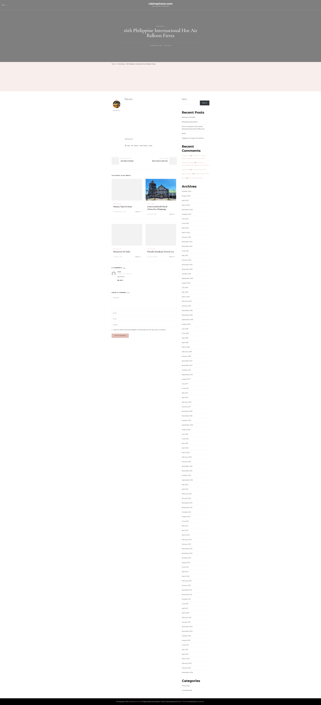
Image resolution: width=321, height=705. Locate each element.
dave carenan (187, 174)
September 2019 (187, 278)
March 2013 (186, 535)
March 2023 (186, 205)
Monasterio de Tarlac (121, 251)
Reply (121, 280)
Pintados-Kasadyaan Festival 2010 (160, 251)
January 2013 (186, 544)
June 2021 (185, 251)
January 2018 (186, 356)
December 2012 (187, 549)
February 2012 (187, 581)
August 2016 (186, 429)
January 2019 (186, 306)
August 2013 (186, 516)
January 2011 (186, 622)
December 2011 (187, 590)
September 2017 (187, 374)
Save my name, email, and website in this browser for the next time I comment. (140, 330)
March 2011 (185, 613)
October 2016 (186, 420)
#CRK (184, 133)
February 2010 (187, 663)
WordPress (200, 701)
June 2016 (185, 439)
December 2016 (187, 411)
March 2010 (186, 659)
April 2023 (185, 200)
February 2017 (187, 402)
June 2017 (185, 388)
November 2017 (187, 365)
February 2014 (187, 494)
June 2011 (185, 604)
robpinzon (186, 156)
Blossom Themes (181, 701)
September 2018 (187, 319)
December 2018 (187, 310)
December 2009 (187, 672)
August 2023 (186, 196)
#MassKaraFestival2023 (190, 122)
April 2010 (185, 654)
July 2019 (185, 287)
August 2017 (186, 379)
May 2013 (185, 526)
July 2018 (185, 329)
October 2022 (186, 214)
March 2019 (186, 297)
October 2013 (186, 512)
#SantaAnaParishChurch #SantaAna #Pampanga (157, 207)
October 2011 (186, 599)
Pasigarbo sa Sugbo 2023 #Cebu (193, 138)
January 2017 (186, 407)
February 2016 (187, 457)
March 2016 (186, 452)
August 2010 (186, 640)
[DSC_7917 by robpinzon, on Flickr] (128, 99)
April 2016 (185, 448)
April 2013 (185, 530)
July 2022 (185, 219)
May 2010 (185, 649)
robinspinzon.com (161, 3)
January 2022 (186, 237)
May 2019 (185, 292)
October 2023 (186, 191)
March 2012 (186, 576)
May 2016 (185, 443)
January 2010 (186, 668)
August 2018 (186, 324)
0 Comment (167, 46)
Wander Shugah (188, 163)
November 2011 (187, 594)
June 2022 (185, 223)
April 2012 (185, 571)
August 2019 (186, 283)
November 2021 (187, 246)
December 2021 (187, 242)
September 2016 (187, 425)
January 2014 (186, 498)
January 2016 (186, 461)
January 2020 (186, 260)
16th (132, 145)
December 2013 (187, 503)
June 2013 (185, 521)
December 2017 (187, 361)
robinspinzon (116, 110)
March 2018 (186, 347)
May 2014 (185, 484)
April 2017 (185, 397)
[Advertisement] (160, 78)
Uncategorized (187, 690)
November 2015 (187, 471)
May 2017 (185, 393)
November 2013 (187, 507)
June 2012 (185, 567)
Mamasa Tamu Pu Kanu (122, 206)
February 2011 (186, 617)
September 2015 (187, 480)
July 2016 (185, 434)
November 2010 (187, 631)
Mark (184, 178)
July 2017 (185, 384)
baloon (136, 145)
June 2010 (185, 645)
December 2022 (187, 209)
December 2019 (187, 264)
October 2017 (186, 370)
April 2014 (185, 489)
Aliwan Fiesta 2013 (199, 169)
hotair (150, 145)
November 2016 (187, 416)
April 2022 (185, 228)
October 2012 (186, 558)
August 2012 (186, 562)
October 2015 (186, 475)
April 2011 (185, 608)
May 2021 (185, 255)
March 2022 (186, 232)
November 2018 (187, 315)
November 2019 (187, 269)
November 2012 (187, 553)
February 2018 (187, 351)
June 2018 (185, 333)
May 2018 (185, 338)
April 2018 (185, 342)
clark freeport (143, 145)
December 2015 (187, 466)
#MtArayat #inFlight (188, 117)
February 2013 (187, 539)
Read (137, 211)
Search (184, 99)
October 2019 (186, 274)
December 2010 (187, 626)
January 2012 (186, 585)
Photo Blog (160, 26)
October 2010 (186, 636)
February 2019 (187, 301)
